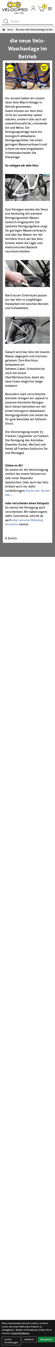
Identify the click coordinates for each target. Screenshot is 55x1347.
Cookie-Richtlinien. (20, 1333)
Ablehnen (29, 1339)
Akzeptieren (46, 1339)
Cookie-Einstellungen (11, 1341)
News (10, 30)
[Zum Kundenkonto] (33, 8)
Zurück (12, 538)
